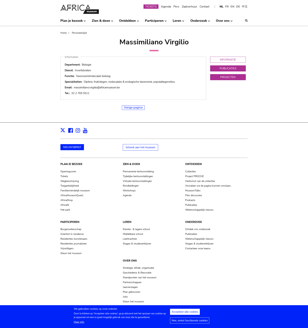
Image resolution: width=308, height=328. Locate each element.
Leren (127, 222)
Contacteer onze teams (198, 248)
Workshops (129, 190)
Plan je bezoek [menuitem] (71, 22)
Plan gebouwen (131, 292)
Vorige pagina (133, 107)
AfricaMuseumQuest (71, 195)
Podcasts (190, 200)
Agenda (166, 7)
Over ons (130, 260)
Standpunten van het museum (139, 277)
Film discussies (193, 195)
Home (63, 33)
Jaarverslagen (130, 287)
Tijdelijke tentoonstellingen (138, 176)
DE (238, 7)
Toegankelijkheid (69, 185)
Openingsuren (68, 171)
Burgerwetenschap (70, 229)
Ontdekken (193, 164)
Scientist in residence (72, 234)
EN (232, 7)
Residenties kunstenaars (73, 239)
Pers (176, 7)
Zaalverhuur (189, 7)
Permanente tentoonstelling (138, 171)
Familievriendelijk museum (75, 190)
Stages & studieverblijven (137, 243)
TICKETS (151, 7)
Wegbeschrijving (69, 181)
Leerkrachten (130, 239)
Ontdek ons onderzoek (197, 229)
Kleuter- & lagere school (136, 229)
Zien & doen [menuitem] (101, 22)
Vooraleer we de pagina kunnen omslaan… (208, 185)
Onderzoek (193, 222)
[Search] (246, 20)
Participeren (69, 222)
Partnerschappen (132, 282)
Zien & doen (131, 164)
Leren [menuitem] (177, 22)
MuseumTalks (193, 190)
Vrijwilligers (67, 248)
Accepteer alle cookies (185, 312)
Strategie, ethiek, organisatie (138, 268)
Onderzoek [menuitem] (198, 22)
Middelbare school (133, 234)
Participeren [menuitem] (154, 22)
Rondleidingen (131, 185)
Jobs (125, 296)
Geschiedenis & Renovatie (137, 272)
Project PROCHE (194, 176)
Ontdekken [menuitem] (127, 22)
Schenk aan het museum (140, 147)
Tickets (64, 176)
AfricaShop (66, 200)
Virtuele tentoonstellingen (137, 181)
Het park (65, 209)
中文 (245, 7)
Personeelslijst (79, 33)
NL (221, 7)
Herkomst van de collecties (200, 181)
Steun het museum (71, 253)
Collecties (190, 171)
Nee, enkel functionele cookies (190, 320)
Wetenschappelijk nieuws (199, 209)
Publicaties (191, 205)
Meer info (79, 322)
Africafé (64, 205)
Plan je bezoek (71, 164)
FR (227, 7)
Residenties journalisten (73, 243)
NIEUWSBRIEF (72, 147)
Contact (204, 7)
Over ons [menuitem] (223, 22)
